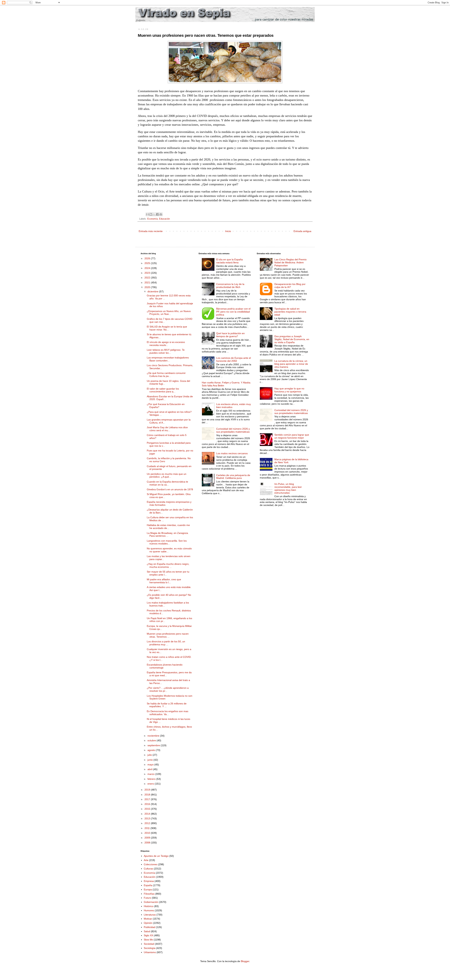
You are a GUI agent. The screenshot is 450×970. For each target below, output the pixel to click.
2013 (147, 818)
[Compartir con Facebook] (157, 214)
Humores (149, 910)
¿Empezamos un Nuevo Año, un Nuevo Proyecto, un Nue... (169, 313)
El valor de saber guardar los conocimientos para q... (163, 390)
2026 (147, 258)
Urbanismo (150, 952)
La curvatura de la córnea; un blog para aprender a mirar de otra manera (291, 363)
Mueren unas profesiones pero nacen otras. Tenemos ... (168, 635)
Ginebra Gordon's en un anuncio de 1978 (170, 489)
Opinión (148, 922)
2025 (147, 263)
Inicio (228, 231)
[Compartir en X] (154, 214)
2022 (147, 277)
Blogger (245, 961)
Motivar (148, 918)
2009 (147, 837)
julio (150, 754)
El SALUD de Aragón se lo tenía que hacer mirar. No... (167, 328)
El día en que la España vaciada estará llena (229, 261)
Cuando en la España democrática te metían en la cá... (167, 483)
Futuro (147, 897)
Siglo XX (148, 935)
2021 (147, 282)
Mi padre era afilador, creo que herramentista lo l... (164, 581)
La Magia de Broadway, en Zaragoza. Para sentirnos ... (168, 534)
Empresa (149, 881)
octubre (152, 740)
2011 (147, 828)
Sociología (149, 948)
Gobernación (151, 902)
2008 (147, 842)
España (148, 885)
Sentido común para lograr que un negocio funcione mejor (291, 436)
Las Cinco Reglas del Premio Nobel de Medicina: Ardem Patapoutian (290, 262)
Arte (146, 860)
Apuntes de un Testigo (156, 856)
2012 (147, 823)
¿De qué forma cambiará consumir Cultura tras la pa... (166, 374)
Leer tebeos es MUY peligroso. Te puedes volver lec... (166, 351)
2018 (147, 794)
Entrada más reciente (151, 231)
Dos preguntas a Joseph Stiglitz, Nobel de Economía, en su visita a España (291, 339)
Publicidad (149, 927)
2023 (147, 272)
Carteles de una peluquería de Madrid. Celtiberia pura (233, 477)
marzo (151, 774)
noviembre (153, 735)
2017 (147, 799)
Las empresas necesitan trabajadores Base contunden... (168, 359)
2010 (147, 832)
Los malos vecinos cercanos (232, 453)
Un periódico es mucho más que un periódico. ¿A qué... (166, 475)
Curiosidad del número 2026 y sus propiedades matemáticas (233, 430)
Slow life (148, 939)
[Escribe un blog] (151, 214)
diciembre (153, 291)
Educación (164, 219)
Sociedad (149, 943)
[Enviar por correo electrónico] (147, 214)
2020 (147, 287)
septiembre (154, 745)
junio (150, 759)
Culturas (148, 868)
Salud (147, 931)
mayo (150, 764)
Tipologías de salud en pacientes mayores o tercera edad (290, 311)
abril (150, 769)
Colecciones (150, 864)
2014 (147, 813)
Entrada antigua (302, 231)
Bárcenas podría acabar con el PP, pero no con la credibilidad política (233, 311)
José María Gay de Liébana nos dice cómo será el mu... (167, 429)
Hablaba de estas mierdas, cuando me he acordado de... (168, 526)
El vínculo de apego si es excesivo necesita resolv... (166, 343)
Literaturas (150, 914)
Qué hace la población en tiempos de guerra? (230, 335)
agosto (151, 750)
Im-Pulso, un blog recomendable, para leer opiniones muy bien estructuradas (288, 488)
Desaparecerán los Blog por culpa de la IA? (290, 285)
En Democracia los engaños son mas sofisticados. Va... (167, 713)
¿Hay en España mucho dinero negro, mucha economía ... (168, 565)
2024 (147, 268)
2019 (147, 789)
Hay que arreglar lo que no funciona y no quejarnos (289, 390)
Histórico (148, 906)
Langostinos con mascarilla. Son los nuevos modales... (167, 542)
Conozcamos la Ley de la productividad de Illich (230, 285)
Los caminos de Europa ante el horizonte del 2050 (233, 359)
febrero (151, 779)
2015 (147, 808)
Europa (148, 889)
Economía (152, 219)
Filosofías (149, 893)
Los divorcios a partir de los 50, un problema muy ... (166, 643)
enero (151, 783)
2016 (147, 804)
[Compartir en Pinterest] (161, 214)
